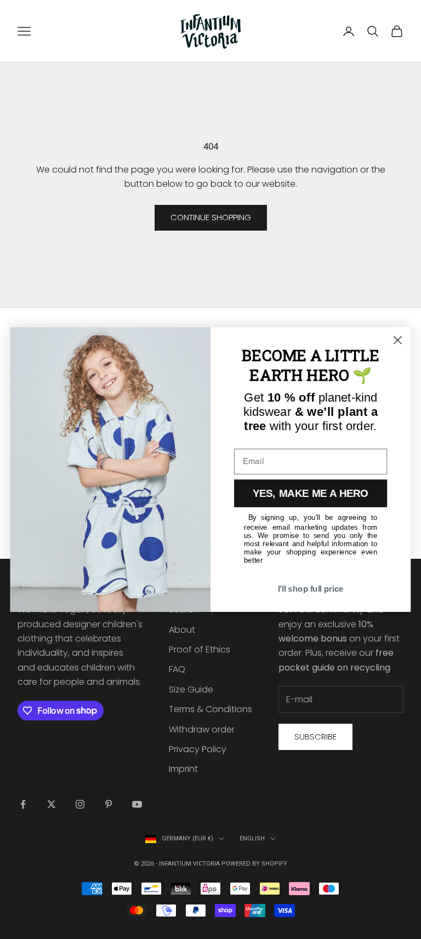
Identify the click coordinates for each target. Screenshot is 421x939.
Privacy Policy (197, 749)
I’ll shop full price (311, 589)
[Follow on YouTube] (137, 804)
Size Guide (191, 689)
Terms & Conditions (210, 709)
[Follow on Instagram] (80, 804)
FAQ (177, 669)
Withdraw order (202, 729)
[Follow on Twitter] (51, 804)
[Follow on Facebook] (23, 804)
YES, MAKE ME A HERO (311, 493)
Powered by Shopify (254, 863)
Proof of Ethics (199, 649)
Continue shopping (210, 217)
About (182, 629)
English (252, 838)
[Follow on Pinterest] (108, 804)
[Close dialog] (398, 340)
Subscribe (315, 736)
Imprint (183, 769)
